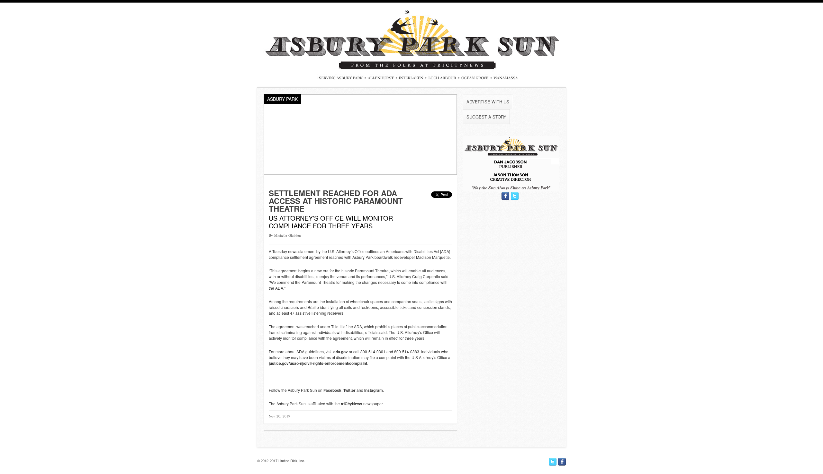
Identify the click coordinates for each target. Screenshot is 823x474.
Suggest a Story (486, 117)
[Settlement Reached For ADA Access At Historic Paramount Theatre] (360, 173)
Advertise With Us (487, 102)
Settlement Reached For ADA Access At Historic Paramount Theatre (336, 201)
